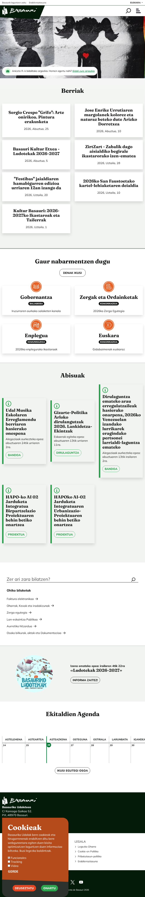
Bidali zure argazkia (83, 71)
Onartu (49, 888)
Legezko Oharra (87, 846)
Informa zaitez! (85, 680)
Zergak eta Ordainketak (109, 297)
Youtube (81, 882)
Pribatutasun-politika (89, 856)
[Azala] (19, 10)
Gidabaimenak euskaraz (109, 349)
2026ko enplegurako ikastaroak (36, 349)
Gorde (13, 871)
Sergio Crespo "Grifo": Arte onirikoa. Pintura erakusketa (36, 117)
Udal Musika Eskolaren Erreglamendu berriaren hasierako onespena (21, 422)
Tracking (16, 861)
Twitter (72, 882)
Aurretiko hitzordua (19, 626)
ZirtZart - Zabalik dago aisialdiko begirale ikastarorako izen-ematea (109, 151)
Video (14, 866)
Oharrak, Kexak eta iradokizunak (28, 606)
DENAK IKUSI (72, 273)
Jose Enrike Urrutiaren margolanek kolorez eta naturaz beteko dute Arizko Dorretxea (108, 116)
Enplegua (36, 335)
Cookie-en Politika (88, 851)
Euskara (135, 2)
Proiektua (16, 534)
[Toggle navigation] (138, 11)
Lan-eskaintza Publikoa (22, 619)
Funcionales (18, 858)
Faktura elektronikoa (20, 599)
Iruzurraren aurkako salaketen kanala (36, 311)
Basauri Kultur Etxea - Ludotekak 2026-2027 (36, 151)
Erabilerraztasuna (88, 861)
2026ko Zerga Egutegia (108, 311)
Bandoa (14, 455)
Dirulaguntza (67, 452)
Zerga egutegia (17, 612)
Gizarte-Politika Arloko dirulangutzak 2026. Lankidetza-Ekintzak (73, 422)
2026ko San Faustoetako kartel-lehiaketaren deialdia (108, 183)
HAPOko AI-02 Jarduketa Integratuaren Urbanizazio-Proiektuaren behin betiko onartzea (70, 510)
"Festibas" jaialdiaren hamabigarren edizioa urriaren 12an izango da (36, 183)
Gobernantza (36, 297)
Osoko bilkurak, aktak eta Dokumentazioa (34, 633)
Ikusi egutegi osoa (72, 770)
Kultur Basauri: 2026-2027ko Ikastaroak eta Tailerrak (36, 215)
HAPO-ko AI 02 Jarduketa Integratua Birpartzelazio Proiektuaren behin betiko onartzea (22, 510)
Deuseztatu (24, 888)
